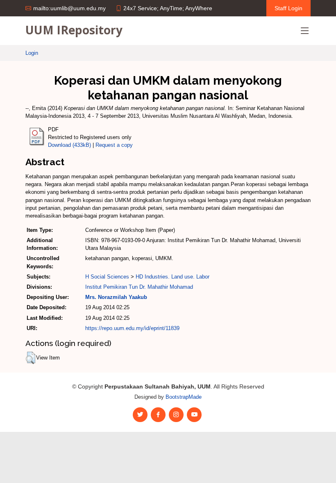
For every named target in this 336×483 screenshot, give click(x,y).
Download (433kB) (69, 145)
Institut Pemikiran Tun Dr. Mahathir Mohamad (139, 287)
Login (31, 53)
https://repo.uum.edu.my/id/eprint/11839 (132, 328)
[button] (30, 358)
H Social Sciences (107, 277)
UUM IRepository (74, 30)
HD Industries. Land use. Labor (172, 277)
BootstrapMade (184, 397)
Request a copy (114, 145)
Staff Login (288, 8)
